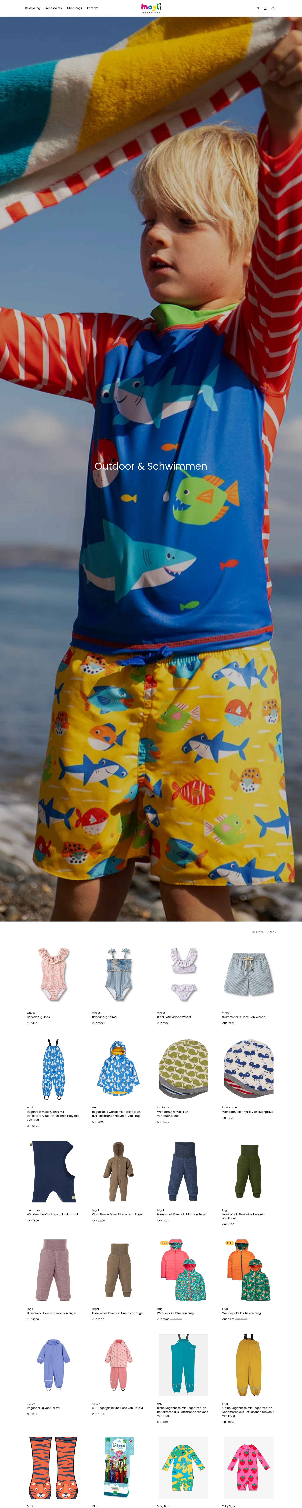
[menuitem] (32, 8)
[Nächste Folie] (138, 1069)
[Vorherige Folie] (99, 1069)
